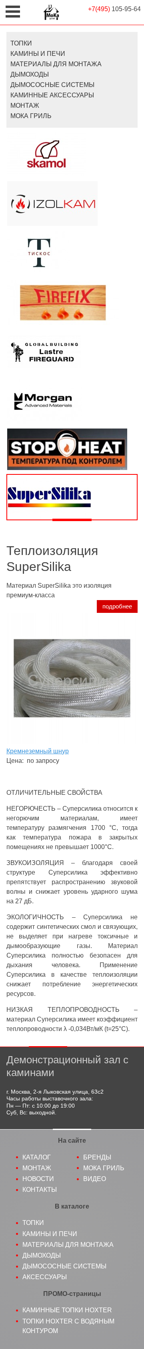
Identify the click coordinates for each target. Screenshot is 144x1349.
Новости (38, 1178)
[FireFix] (72, 302)
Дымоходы (29, 74)
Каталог (36, 1157)
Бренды (97, 1157)
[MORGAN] (72, 401)
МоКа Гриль (31, 116)
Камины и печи (37, 53)
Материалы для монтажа (56, 64)
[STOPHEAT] (72, 449)
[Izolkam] (72, 203)
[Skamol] (72, 154)
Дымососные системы (52, 84)
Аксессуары (44, 1277)
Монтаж (24, 105)
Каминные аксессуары (52, 95)
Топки (21, 43)
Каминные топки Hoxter (67, 1310)
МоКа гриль (103, 1168)
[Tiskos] (72, 253)
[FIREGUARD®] (72, 352)
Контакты (39, 1189)
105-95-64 (114, 9)
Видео (94, 1178)
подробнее (117, 606)
